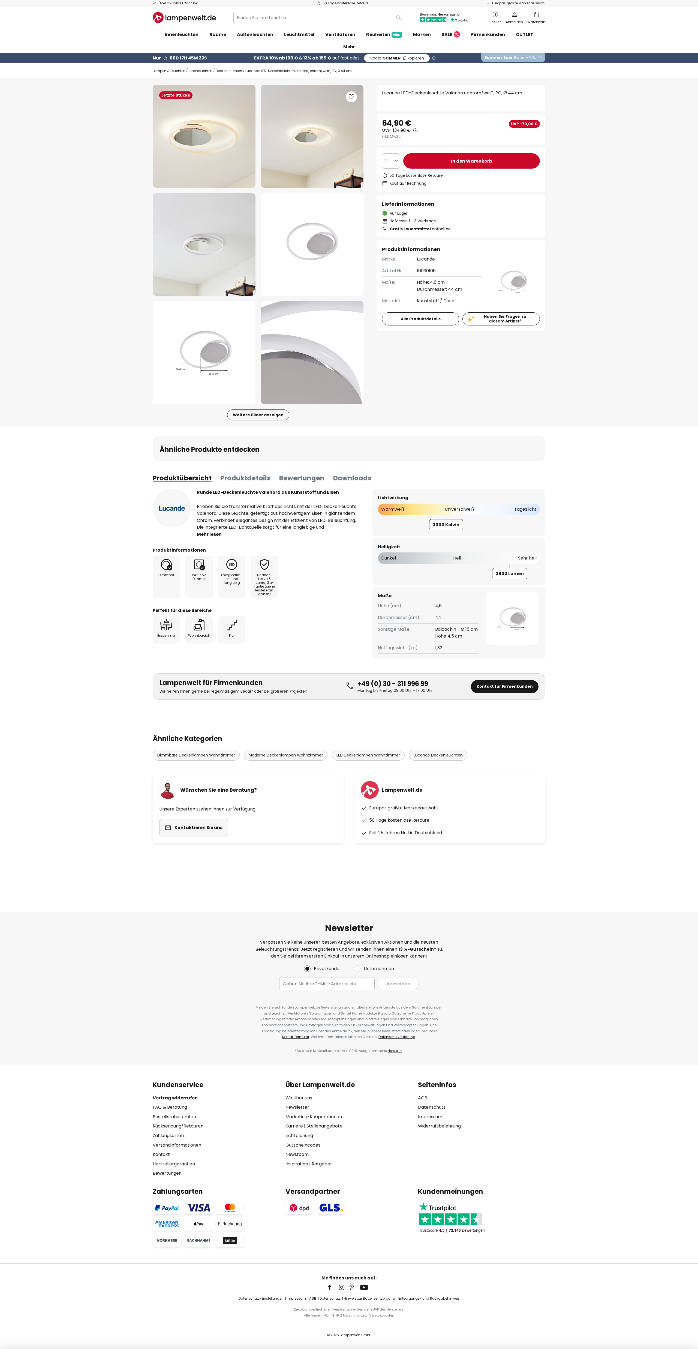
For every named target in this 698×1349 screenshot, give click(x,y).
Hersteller (395, 1050)
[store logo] (184, 17)
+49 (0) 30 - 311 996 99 (392, 683)
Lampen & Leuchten (169, 70)
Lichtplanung (299, 1135)
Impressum (430, 1117)
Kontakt (161, 1154)
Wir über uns (298, 1098)
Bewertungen (301, 478)
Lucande (426, 259)
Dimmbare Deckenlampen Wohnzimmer (196, 755)
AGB (422, 1098)
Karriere (294, 1126)
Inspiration (296, 1164)
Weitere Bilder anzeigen (258, 415)
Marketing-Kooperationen (313, 1117)
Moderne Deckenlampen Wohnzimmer (286, 755)
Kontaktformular (295, 1036)
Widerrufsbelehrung (439, 1126)
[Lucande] (172, 508)
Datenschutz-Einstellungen (261, 1298)
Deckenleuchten (229, 70)
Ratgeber (322, 1164)
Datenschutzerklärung (396, 1036)
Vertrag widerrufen (175, 1098)
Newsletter (297, 1107)
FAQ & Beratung (170, 1107)
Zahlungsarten (168, 1135)
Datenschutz (432, 1107)
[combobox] (319, 17)
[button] (204, 244)
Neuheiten (383, 34)
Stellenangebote (324, 1126)
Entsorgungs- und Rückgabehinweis (429, 1298)
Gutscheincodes (302, 1145)
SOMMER (397, 58)
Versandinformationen (177, 1145)
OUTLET (524, 34)
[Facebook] (333, 1287)
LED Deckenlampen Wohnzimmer (368, 755)
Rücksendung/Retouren (178, 1126)
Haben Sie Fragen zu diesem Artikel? (505, 319)
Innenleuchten (200, 70)
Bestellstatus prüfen (174, 1117)
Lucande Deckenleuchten (438, 755)
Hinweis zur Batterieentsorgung (369, 1298)
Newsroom (297, 1154)
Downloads (352, 478)
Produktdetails (245, 478)
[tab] (182, 478)
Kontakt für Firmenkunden (505, 686)
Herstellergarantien (174, 1164)
